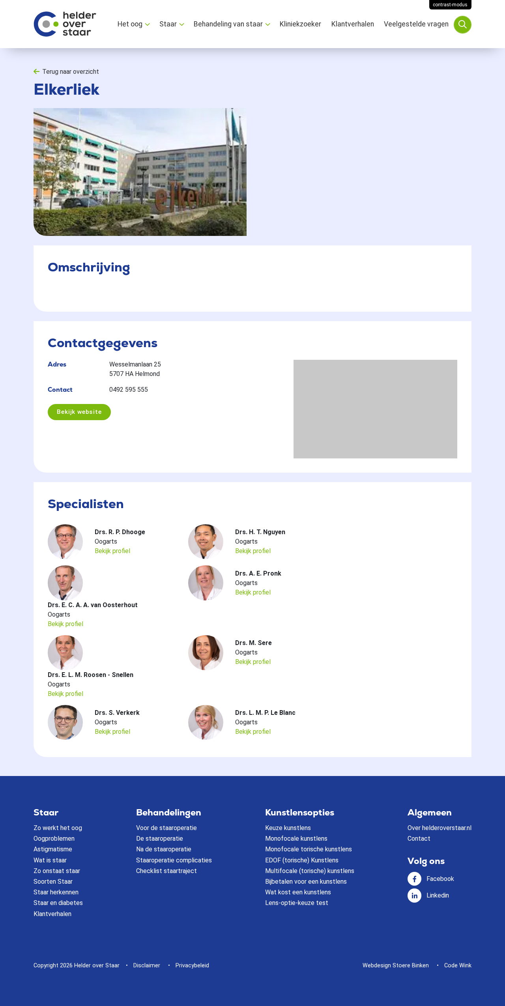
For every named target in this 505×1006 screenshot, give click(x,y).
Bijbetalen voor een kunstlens (306, 881)
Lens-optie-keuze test (296, 903)
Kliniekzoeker (300, 24)
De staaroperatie (159, 838)
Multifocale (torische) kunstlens (309, 871)
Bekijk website (79, 411)
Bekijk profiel (112, 551)
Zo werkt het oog (58, 828)
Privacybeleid (192, 965)
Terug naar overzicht (70, 71)
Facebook (440, 879)
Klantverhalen (352, 24)
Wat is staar (50, 860)
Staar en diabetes (58, 903)
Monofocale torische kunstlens (308, 849)
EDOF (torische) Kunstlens (302, 860)
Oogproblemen (54, 838)
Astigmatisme (53, 849)
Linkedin (437, 895)
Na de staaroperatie (163, 849)
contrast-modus (450, 4)
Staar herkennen (56, 892)
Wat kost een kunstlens (298, 892)
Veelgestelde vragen (416, 24)
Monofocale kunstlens (296, 838)
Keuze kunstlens (288, 828)
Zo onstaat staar (57, 871)
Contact (419, 838)
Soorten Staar (53, 881)
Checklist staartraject (166, 871)
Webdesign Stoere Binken (396, 965)
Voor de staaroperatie (166, 828)
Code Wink (457, 965)
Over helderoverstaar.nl (439, 828)
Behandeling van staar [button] (228, 24)
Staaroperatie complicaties (174, 860)
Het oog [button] (130, 24)
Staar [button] (168, 24)
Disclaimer (146, 965)
